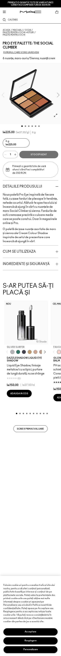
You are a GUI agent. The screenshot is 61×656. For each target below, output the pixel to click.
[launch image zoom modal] (55, 115)
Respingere (31, 641)
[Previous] (7, 352)
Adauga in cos (19, 394)
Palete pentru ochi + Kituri (18, 32)
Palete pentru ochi (14, 35)
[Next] (44, 352)
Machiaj (18, 30)
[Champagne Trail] (41, 352)
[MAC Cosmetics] (30, 12)
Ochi (28, 30)
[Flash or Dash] (29, 352)
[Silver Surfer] (12, 352)
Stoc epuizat (39, 155)
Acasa (6, 30)
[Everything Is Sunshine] (35, 352)
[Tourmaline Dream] (24, 352)
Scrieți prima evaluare (30, 429)
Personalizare (30, 649)
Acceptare (30, 632)
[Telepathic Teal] (18, 352)
